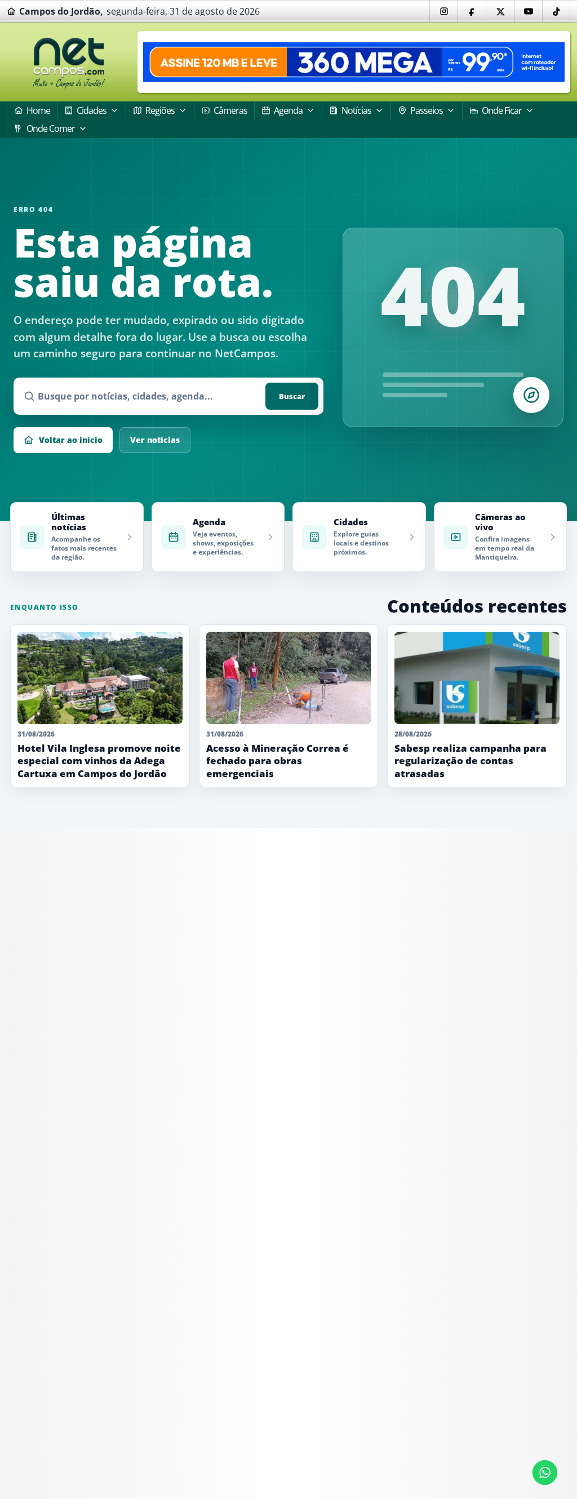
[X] (500, 11)
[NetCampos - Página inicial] (68, 62)
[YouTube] (528, 11)
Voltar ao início (71, 439)
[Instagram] (443, 11)
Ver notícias (155, 439)
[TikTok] (556, 11)
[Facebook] (472, 11)
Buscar (292, 396)
